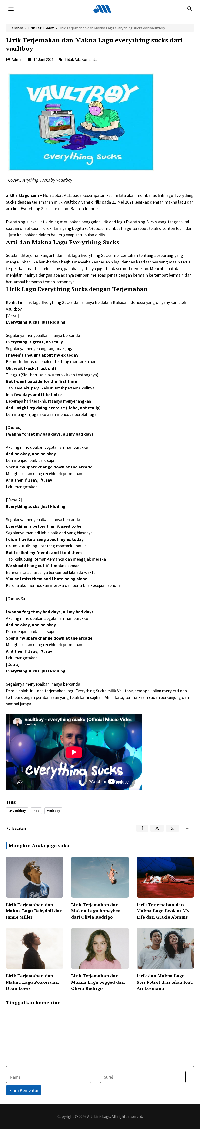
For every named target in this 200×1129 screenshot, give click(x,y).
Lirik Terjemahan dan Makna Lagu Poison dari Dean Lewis (32, 982)
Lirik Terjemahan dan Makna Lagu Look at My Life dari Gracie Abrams (163, 911)
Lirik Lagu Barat (41, 27)
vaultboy (53, 811)
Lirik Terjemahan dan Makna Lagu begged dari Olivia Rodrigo (98, 982)
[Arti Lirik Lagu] (102, 9)
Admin (17, 59)
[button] (189, 9)
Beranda (16, 27)
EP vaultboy (17, 811)
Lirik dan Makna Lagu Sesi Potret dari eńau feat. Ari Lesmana (165, 982)
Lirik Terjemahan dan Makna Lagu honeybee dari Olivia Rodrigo (95, 911)
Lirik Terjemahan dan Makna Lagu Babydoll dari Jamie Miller (34, 911)
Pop (36, 811)
